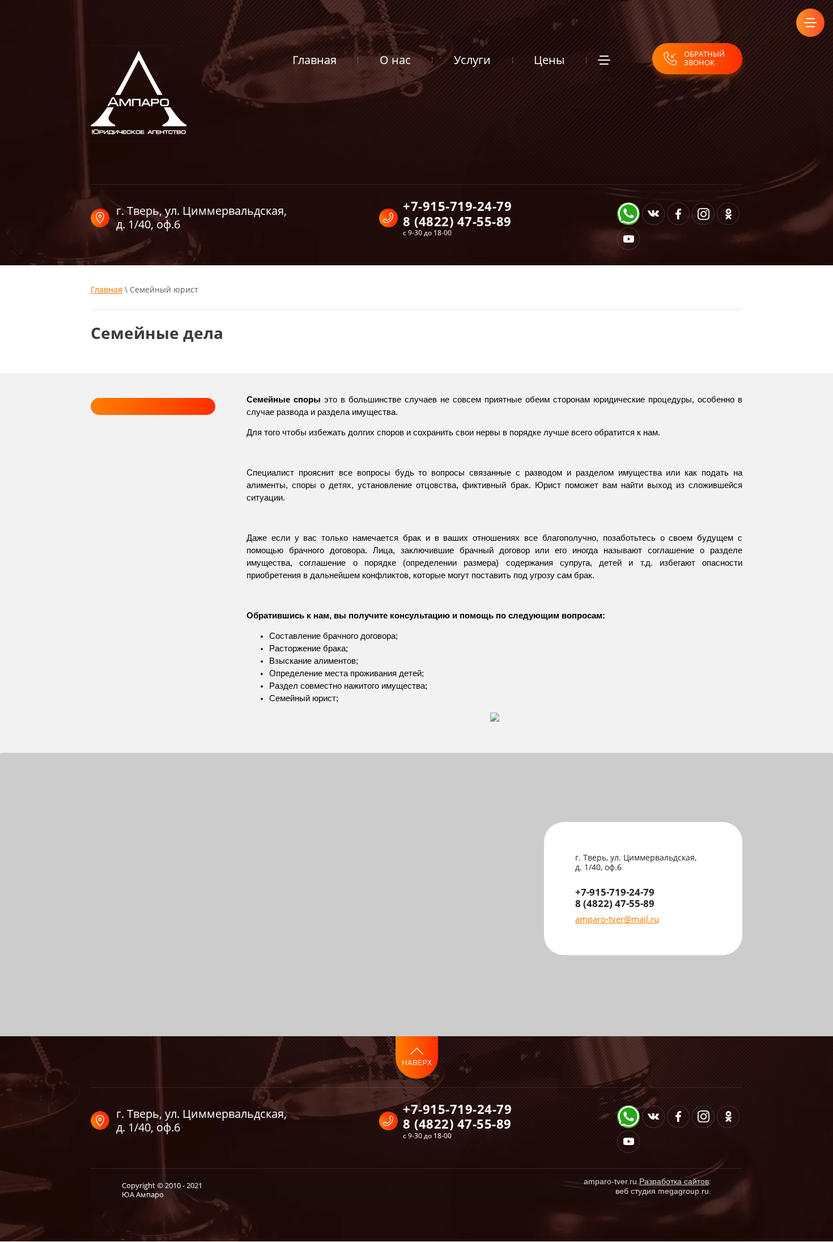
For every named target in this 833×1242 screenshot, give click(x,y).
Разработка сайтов (674, 1181)
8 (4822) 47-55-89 (457, 221)
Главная (106, 289)
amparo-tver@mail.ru (617, 919)
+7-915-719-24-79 (457, 205)
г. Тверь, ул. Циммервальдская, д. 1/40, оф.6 (201, 217)
